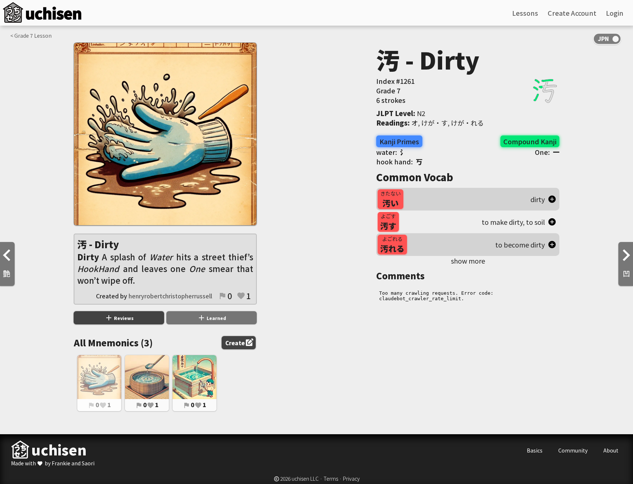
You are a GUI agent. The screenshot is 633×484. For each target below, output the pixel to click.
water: (391, 152)
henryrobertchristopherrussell (170, 295)
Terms (330, 478)
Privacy (351, 478)
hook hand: (399, 161)
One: (547, 152)
